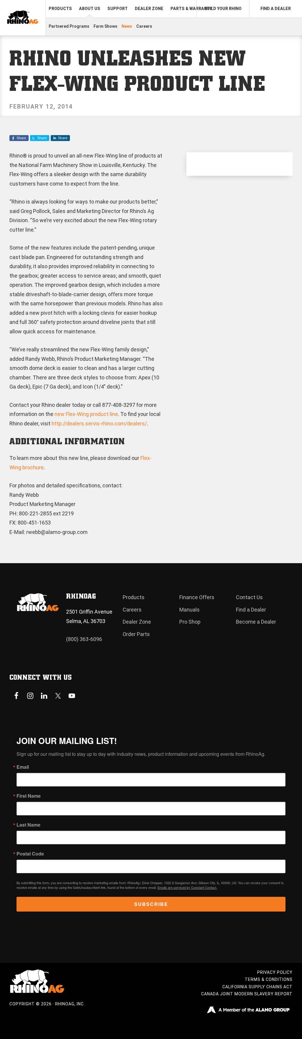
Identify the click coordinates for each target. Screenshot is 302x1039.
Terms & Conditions (269, 979)
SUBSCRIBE (151, 904)
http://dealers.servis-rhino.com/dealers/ (99, 423)
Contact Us (249, 597)
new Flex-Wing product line (86, 414)
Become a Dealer (256, 622)
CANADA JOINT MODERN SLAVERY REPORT (247, 994)
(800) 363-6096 (84, 639)
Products (134, 597)
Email (23, 767)
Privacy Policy (275, 972)
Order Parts (136, 634)
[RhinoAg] (22, 18)
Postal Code (30, 853)
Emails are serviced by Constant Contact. (187, 887)
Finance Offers (196, 597)
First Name (29, 796)
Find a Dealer (251, 610)
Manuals (189, 610)
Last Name (28, 824)
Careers (132, 610)
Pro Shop (190, 622)
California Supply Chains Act (257, 986)
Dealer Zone (137, 622)
